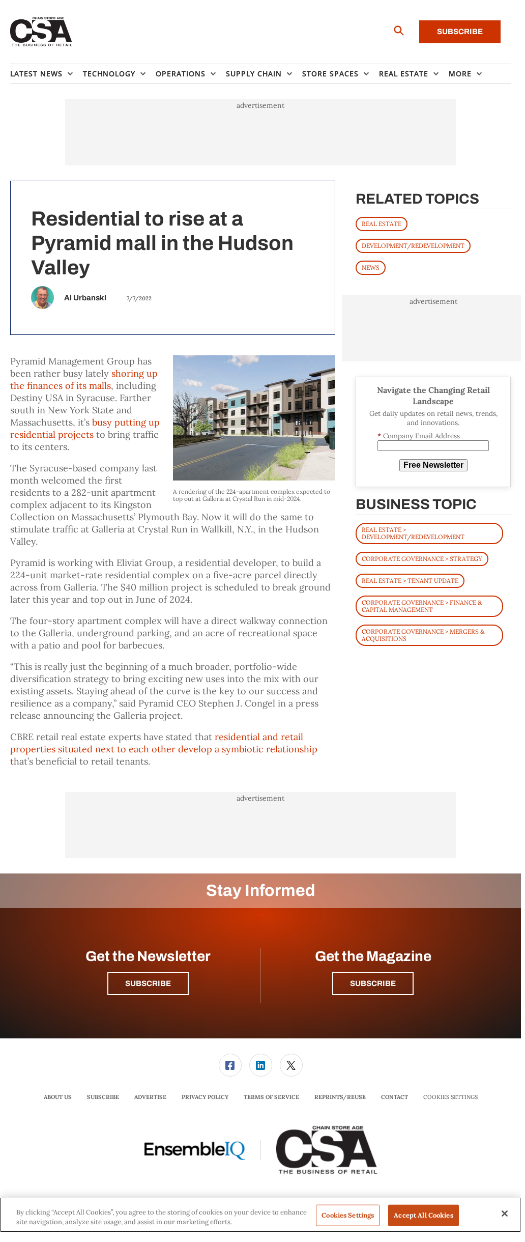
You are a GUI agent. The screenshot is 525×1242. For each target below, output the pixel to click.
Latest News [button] (36, 73)
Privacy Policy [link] (205, 1096)
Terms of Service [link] (271, 1096)
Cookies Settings (450, 1097)
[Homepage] (41, 32)
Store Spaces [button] (330, 73)
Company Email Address (418, 436)
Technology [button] (109, 73)
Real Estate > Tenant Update (410, 580)
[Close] (504, 1213)
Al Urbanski (85, 298)
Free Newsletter (433, 465)
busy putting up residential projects (85, 428)
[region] (260, 1214)
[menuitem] (46, 73)
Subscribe (460, 31)
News (371, 267)
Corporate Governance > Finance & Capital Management (422, 606)
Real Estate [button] (403, 73)
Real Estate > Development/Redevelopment (413, 533)
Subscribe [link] (103, 1096)
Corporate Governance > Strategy (422, 558)
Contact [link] (394, 1096)
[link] (230, 1065)
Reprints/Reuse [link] (340, 1096)
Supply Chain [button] (254, 73)
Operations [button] (181, 73)
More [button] (460, 73)
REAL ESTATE (381, 224)
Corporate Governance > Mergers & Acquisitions (423, 635)
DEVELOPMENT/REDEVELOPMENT (413, 245)
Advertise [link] (150, 1096)
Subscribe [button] (148, 983)
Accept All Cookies (423, 1215)
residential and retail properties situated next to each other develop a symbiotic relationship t (163, 749)
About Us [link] (58, 1096)
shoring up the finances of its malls (84, 379)
